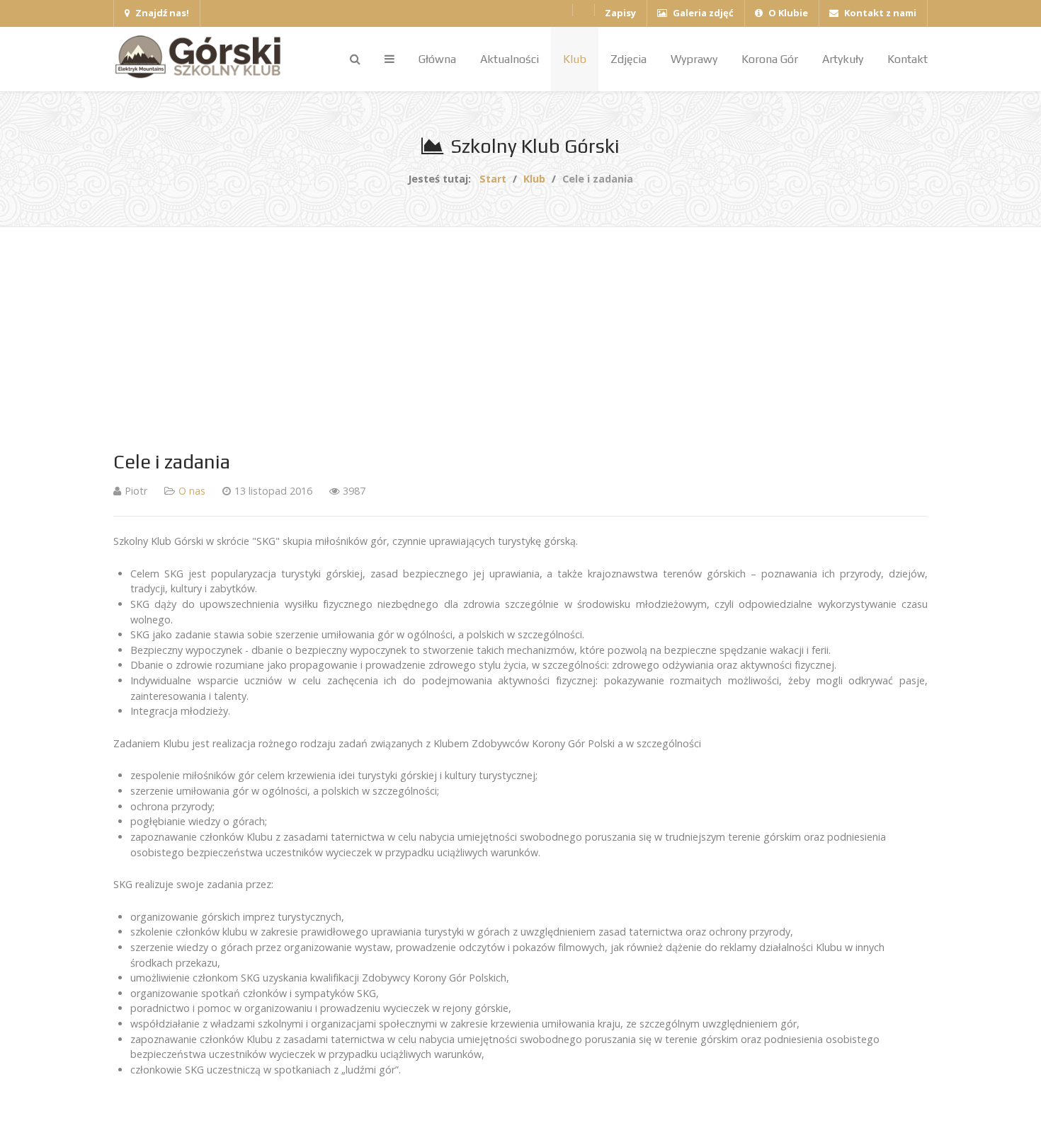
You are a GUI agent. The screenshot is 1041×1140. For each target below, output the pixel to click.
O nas (191, 490)
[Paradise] (201, 57)
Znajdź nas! (161, 12)
